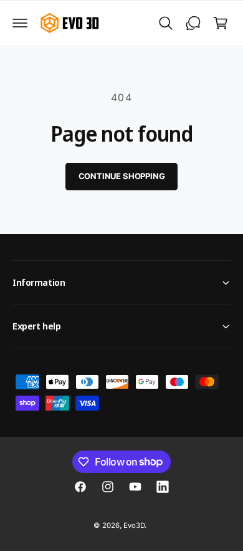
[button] (20, 23)
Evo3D (134, 525)
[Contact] (193, 23)
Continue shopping (122, 176)
